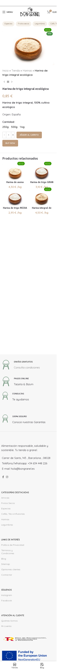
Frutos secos (23, 23)
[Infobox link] (20, 365)
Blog (3, 558)
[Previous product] (4, 82)
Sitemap (5, 564)
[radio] (5, 127)
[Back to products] (8, 82)
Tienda (15, 70)
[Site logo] (30, 11)
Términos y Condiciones (7, 552)
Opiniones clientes (10, 569)
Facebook (6, 600)
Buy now (10, 143)
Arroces (5, 497)
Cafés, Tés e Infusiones (13, 513)
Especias (8, 23)
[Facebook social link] (3, 477)
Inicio (5, 70)
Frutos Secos (8, 503)
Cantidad (8, 121)
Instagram (6, 595)
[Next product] (12, 82)
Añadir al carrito (29, 135)
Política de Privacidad (12, 545)
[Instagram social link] (7, 477)
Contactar (6, 574)
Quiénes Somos (9, 620)
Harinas (27, 70)
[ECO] (15, 172)
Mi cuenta (6, 626)
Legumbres (40, 23)
